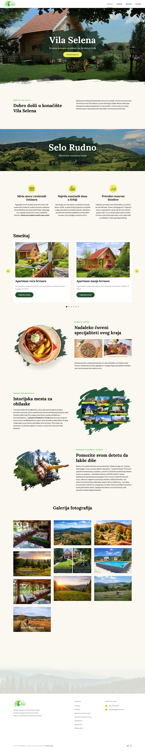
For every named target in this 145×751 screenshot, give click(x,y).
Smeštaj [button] (119, 4)
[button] (8, 271)
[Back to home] (10, 4)
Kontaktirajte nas (72, 54)
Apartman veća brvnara (82, 713)
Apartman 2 (78, 724)
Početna (77, 706)
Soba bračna (78, 728)
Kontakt (138, 4)
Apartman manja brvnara (82, 717)
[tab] (66, 306)
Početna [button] (110, 4)
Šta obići (128, 4)
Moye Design (49, 746)
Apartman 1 (78, 721)
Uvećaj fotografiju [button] (32, 534)
